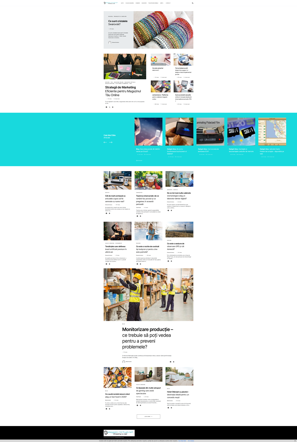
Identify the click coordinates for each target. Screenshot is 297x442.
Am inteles (191, 441)
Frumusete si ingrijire (120, 16)
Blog (123, 323)
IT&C (112, 82)
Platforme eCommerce (122, 83)
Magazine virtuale (130, 82)
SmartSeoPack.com (119, 437)
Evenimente (118, 243)
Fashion (110, 16)
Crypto (107, 192)
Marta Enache (128, 361)
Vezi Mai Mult (182, 441)
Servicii (175, 189)
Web (130, 83)
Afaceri (107, 82)
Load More (147, 416)
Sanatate (169, 189)
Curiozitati (139, 192)
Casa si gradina (109, 243)
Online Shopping (109, 83)
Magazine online (119, 82)
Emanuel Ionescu (115, 42)
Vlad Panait (138, 207)
